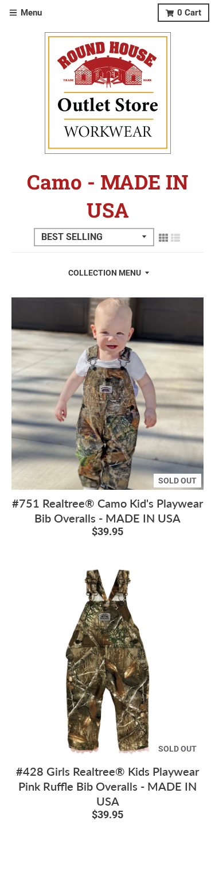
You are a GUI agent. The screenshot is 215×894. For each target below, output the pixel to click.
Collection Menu (104, 272)
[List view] (175, 237)
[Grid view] (163, 237)
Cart (189, 12)
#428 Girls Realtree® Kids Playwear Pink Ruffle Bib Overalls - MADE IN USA (107, 786)
